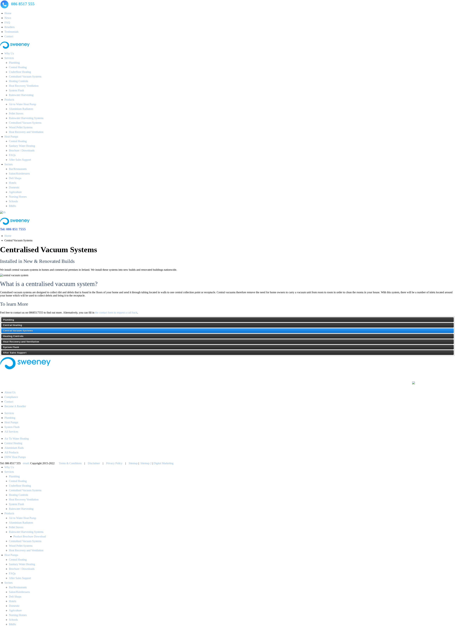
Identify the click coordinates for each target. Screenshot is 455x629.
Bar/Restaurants (18, 168)
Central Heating (18, 67)
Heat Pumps (11, 136)
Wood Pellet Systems (21, 127)
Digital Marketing (163, 463)
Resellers (9, 27)
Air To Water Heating (16, 438)
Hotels (12, 182)
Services (9, 58)
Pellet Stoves (16, 113)
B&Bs (12, 205)
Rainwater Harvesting (21, 95)
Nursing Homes (18, 196)
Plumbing (14, 62)
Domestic (14, 187)
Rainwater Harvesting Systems (26, 118)
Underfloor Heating (20, 71)
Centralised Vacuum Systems (25, 76)
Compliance (11, 396)
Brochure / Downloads (21, 150)
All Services (11, 431)
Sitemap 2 (146, 463)
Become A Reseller (15, 406)
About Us (9, 392)
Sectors (8, 164)
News (7, 17)
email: (26, 463)
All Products (11, 452)
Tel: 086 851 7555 (13, 229)
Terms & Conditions (70, 463)
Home (7, 13)
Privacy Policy (114, 463)
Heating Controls (18, 81)
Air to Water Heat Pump (22, 104)
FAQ (7, 22)
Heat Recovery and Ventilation (26, 131)
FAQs (12, 155)
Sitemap (133, 463)
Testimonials (11, 31)
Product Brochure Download (29, 536)
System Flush (16, 90)
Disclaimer (94, 463)
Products (9, 99)
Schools (13, 201)
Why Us (9, 53)
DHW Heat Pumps (15, 457)
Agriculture (15, 192)
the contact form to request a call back (116, 312)
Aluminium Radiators (21, 108)
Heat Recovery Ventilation (24, 85)
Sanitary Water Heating (22, 145)
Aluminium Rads (14, 447)
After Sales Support (20, 159)
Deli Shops (15, 178)
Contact (8, 36)
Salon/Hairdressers (19, 173)
